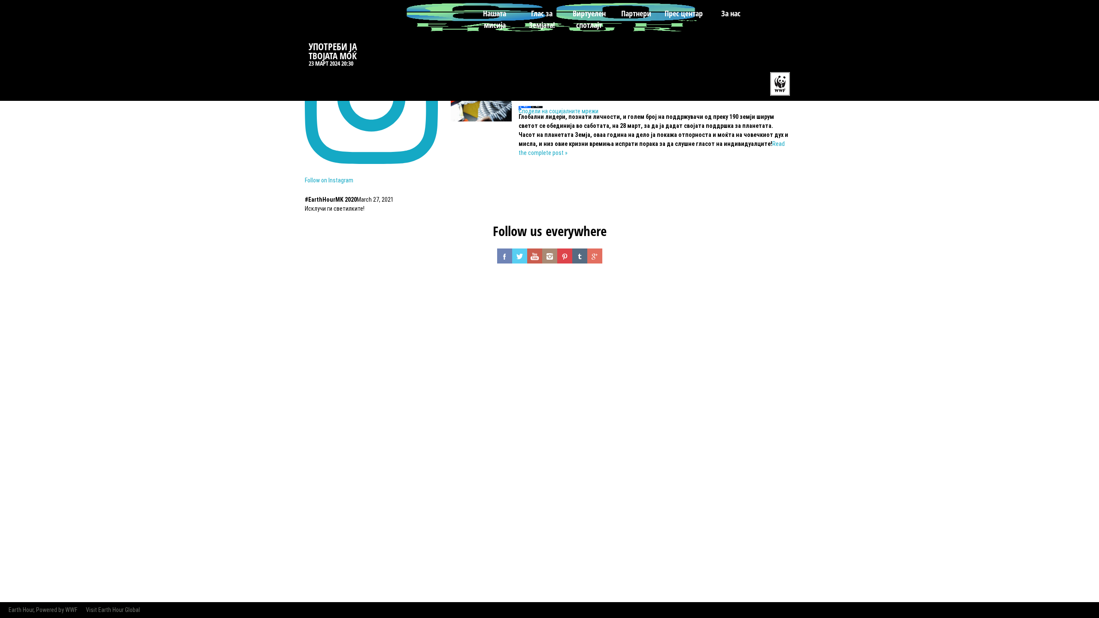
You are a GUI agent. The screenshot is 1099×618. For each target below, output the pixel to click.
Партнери (636, 13)
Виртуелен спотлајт (589, 19)
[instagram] (549, 256)
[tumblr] (579, 256)
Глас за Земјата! (542, 19)
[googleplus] (594, 256)
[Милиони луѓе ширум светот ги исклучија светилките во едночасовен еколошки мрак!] (481, 119)
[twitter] (519, 256)
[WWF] (778, 83)
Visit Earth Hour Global (113, 609)
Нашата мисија (494, 19)
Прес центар (684, 13)
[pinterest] (564, 256)
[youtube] (534, 256)
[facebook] (504, 256)
